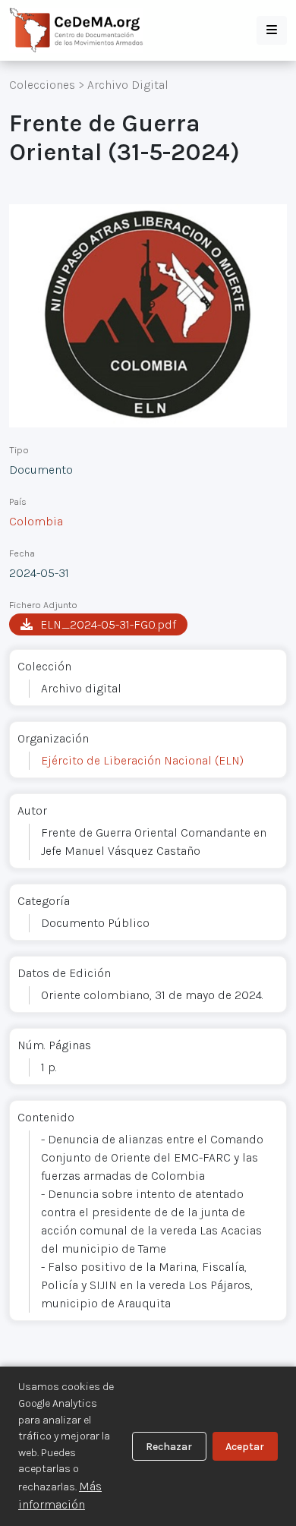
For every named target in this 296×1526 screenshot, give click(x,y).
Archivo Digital (127, 84)
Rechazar (169, 1446)
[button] (272, 30)
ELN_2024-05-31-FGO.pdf (108, 624)
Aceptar (244, 1446)
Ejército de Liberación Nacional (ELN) (142, 760)
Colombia (36, 521)
